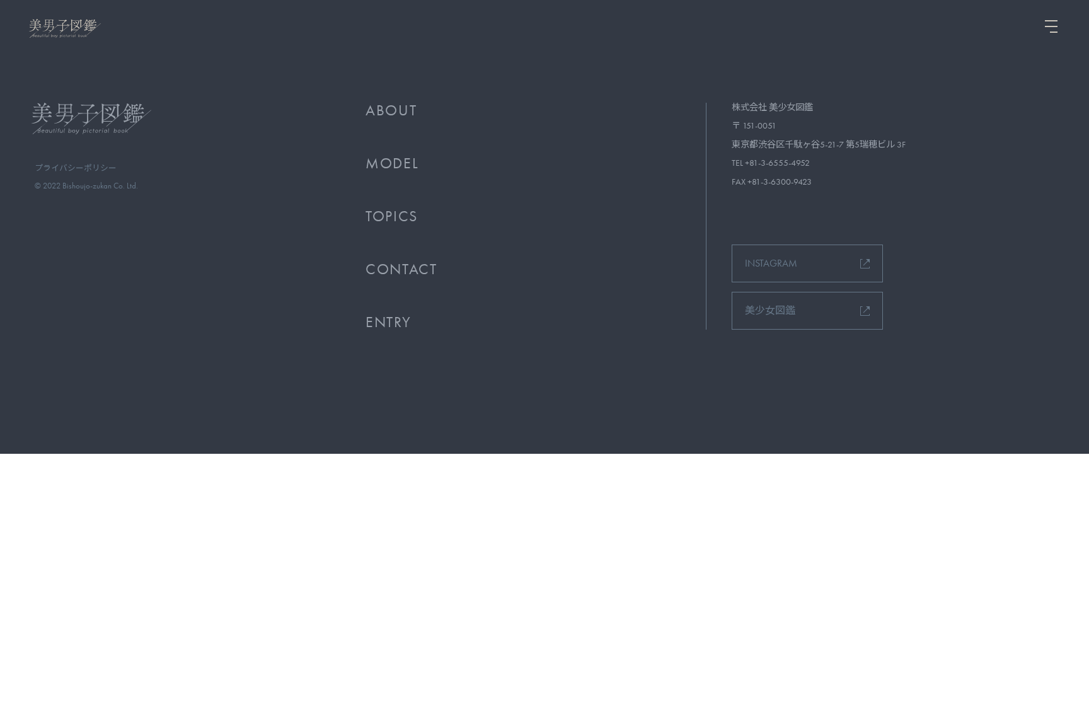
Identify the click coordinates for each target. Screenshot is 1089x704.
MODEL (392, 163)
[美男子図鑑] (63, 28)
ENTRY (388, 322)
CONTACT (401, 269)
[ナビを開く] (1051, 26)
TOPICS (392, 216)
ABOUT (391, 110)
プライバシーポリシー (76, 168)
